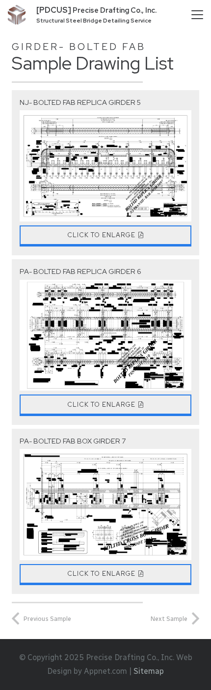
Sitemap (148, 671)
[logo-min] (17, 15)
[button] (197, 15)
